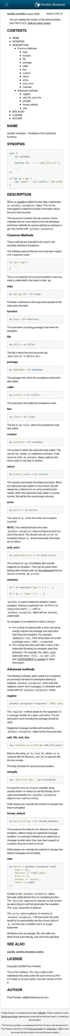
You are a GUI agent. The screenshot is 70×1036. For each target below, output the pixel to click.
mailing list (51, 1028)
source (30, 13)
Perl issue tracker (35, 1028)
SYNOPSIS (18, 41)
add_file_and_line (32, 97)
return (26, 76)
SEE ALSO (18, 111)
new (25, 108)
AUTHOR (17, 118)
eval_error (28, 83)
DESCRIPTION (20, 45)
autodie (21, 201)
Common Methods (27, 48)
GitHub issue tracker (9, 1016)
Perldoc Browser (52, 4)
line (24, 69)
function (27, 55)
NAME (15, 38)
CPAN (36, 13)
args (25, 52)
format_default (30, 104)
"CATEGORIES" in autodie (31, 659)
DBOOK (42, 1013)
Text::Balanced (46, 570)
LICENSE (17, 115)
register (27, 94)
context (26, 73)
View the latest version (39, 23)
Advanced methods (28, 90)
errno (25, 80)
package (27, 62)
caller (25, 65)
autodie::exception (16, 13)
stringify (27, 100)
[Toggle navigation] (6, 4)
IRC (60, 1028)
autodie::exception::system (30, 951)
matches (27, 87)
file (24, 58)
